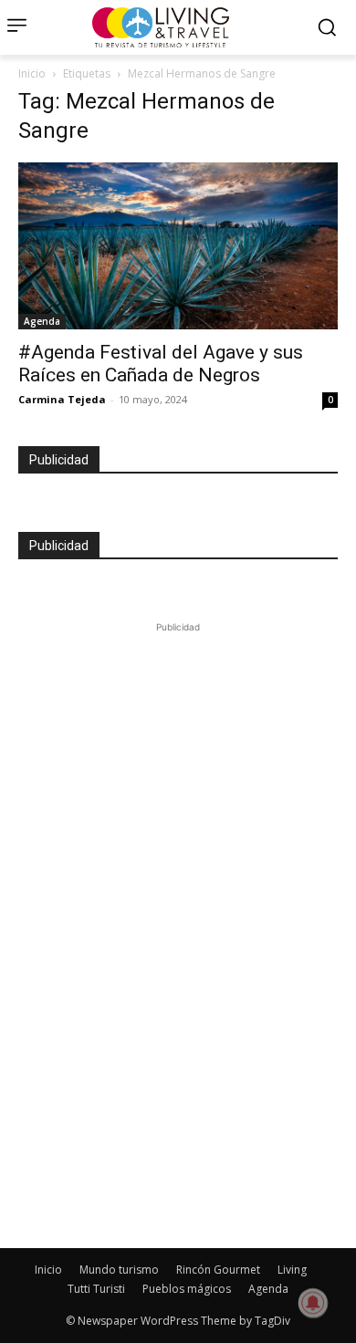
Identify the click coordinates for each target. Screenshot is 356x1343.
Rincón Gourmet (218, 1269)
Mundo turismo (119, 1269)
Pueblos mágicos (186, 1288)
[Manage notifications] (313, 1302)
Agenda (42, 321)
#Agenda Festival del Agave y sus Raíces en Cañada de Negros (160, 363)
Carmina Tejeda (62, 399)
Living (292, 1269)
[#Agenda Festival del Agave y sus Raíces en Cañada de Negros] (178, 245)
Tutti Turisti (96, 1288)
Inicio (32, 73)
